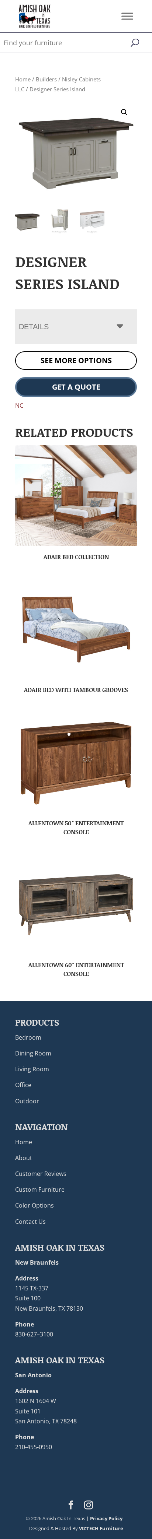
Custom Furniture (40, 1189)
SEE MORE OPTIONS (76, 360)
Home (23, 79)
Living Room (32, 1069)
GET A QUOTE (76, 387)
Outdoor (27, 1101)
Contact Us (30, 1222)
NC (19, 405)
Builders (46, 79)
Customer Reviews (40, 1174)
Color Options (34, 1205)
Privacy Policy (106, 1518)
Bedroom (28, 1037)
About (23, 1158)
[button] (124, 112)
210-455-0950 (33, 1447)
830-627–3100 (34, 1334)
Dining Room (33, 1053)
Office (23, 1085)
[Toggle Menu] (127, 16)
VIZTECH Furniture (101, 1528)
